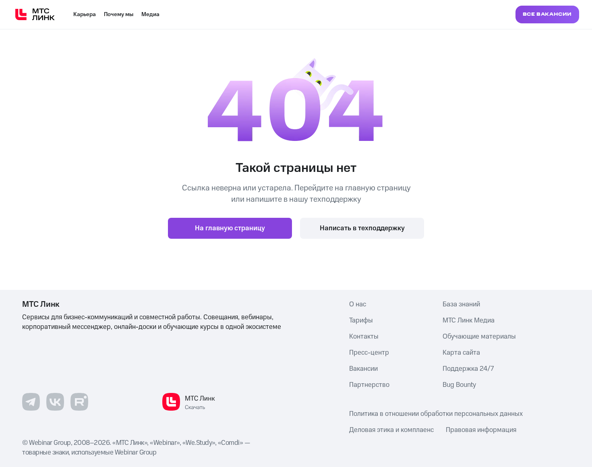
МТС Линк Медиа (469, 320)
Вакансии (363, 369)
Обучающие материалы (479, 337)
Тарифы (361, 320)
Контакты (364, 337)
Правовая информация (481, 430)
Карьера (84, 14)
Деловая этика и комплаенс (391, 430)
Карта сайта (461, 353)
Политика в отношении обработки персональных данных (436, 414)
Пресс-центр (369, 353)
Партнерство (369, 385)
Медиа (150, 14)
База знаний (461, 304)
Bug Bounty (459, 385)
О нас (357, 304)
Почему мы (118, 14)
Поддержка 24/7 (468, 369)
